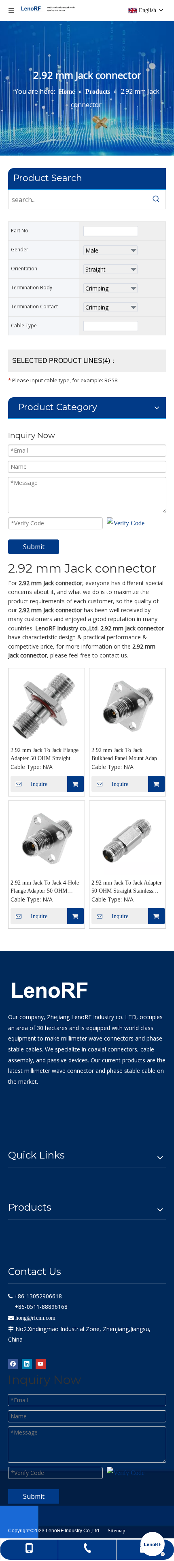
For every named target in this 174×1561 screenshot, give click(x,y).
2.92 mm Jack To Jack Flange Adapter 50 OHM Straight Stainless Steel (45, 755)
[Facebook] (13, 1363)
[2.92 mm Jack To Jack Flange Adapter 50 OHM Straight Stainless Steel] (47, 705)
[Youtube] (41, 1363)
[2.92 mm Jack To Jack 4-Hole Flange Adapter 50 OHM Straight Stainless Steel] (47, 837)
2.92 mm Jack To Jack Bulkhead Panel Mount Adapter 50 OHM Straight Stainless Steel (127, 755)
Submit (34, 546)
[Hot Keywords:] (156, 199)
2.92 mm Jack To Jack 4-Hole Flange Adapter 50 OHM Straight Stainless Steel (45, 887)
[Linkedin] (27, 1363)
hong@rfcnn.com (35, 1318)
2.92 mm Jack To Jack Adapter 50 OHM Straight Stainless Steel (126, 887)
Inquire (39, 784)
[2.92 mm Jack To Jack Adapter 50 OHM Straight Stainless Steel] (127, 837)
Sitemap (116, 1530)
